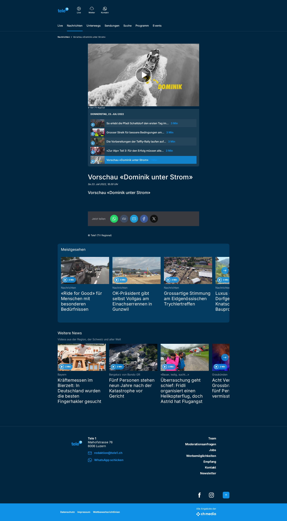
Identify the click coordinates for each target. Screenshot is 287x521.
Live (60, 25)
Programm (142, 25)
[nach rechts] (225, 270)
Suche (127, 25)
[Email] (134, 219)
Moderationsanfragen (200, 444)
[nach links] (62, 270)
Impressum (83, 512)
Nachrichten (75, 25)
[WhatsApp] (114, 219)
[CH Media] (206, 513)
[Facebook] (144, 219)
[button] (124, 219)
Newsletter (208, 473)
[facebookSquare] (199, 495)
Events (157, 25)
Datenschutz (67, 512)
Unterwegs (93, 25)
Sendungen (112, 25)
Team (212, 438)
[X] (154, 219)
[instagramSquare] (211, 495)
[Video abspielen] (143, 75)
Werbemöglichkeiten (201, 456)
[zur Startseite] (63, 10)
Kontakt (210, 467)
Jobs (212, 450)
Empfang (209, 461)
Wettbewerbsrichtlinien (106, 512)
